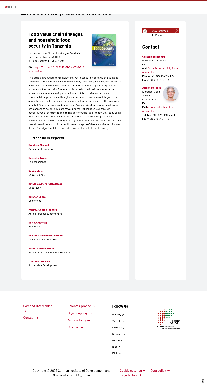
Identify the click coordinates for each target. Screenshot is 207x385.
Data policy (158, 370)
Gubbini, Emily (36, 170)
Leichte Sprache (80, 306)
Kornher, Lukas (37, 196)
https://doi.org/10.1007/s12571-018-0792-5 (57, 67)
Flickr (115, 353)
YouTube (117, 320)
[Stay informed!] (160, 30)
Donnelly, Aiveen (37, 157)
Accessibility (77, 320)
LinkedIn (117, 327)
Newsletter (118, 333)
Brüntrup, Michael (38, 144)
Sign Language (78, 313)
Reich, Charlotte (37, 222)
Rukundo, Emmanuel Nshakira (45, 235)
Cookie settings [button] (131, 370)
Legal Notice (129, 375)
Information (35, 71)
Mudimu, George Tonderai (42, 209)
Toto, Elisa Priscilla (39, 261)
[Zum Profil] (171, 93)
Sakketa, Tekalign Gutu (41, 248)
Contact (29, 317)
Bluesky (117, 314)
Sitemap (74, 327)
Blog (115, 346)
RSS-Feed (117, 340)
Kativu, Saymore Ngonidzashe (45, 183)
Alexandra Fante (151, 87)
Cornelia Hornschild (153, 56)
